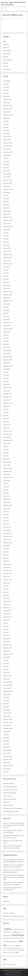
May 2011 (5, 629)
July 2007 (5, 772)
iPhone (20, 935)
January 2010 (6, 679)
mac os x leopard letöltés (10, 786)
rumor (19, 948)
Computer (8, 932)
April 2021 (6, 279)
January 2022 (7, 251)
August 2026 (6, 81)
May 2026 (5, 90)
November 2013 (7, 536)
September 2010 (7, 654)
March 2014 (6, 524)
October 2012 (6, 576)
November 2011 (7, 610)
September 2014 (7, 505)
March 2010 (6, 672)
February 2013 (7, 564)
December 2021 (7, 254)
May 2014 (5, 518)
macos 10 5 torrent (8, 805)
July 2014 (5, 511)
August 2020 (6, 304)
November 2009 (7, 685)
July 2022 (5, 232)
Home (10, 935)
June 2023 (6, 198)
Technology (12, 950)
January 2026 (7, 102)
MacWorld (6, 66)
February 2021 (7, 285)
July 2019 (5, 335)
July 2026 (5, 84)
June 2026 (6, 87)
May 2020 (5, 313)
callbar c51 (6, 802)
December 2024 (7, 143)
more (20, 945)
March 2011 (6, 635)
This (16, 950)
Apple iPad (6, 47)
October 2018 (6, 363)
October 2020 (7, 298)
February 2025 (7, 136)
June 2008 (6, 738)
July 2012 (5, 586)
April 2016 (6, 456)
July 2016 (5, 446)
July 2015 (5, 483)
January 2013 (6, 567)
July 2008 (5, 734)
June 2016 (6, 449)
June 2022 (6, 236)
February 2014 (7, 527)
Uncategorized (7, 69)
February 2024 (7, 174)
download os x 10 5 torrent (10, 790)
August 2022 (6, 229)
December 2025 (7, 105)
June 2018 (6, 375)
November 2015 (7, 471)
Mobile (17, 945)
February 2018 (7, 387)
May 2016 (5, 452)
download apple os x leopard (11, 811)
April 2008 (6, 744)
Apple (4, 41)
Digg (15, 932)
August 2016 (6, 443)
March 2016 (6, 459)
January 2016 (6, 465)
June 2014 (6, 514)
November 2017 (7, 397)
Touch (19, 950)
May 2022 (5, 239)
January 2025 (7, 139)
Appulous (5, 57)
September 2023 (7, 189)
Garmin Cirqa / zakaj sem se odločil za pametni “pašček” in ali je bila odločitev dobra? (13, 877)
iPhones (10, 938)
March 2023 (6, 208)
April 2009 (6, 707)
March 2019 (6, 347)
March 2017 (6, 422)
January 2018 (6, 390)
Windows (8, 952)
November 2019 (7, 322)
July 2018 (5, 372)
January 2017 (6, 428)
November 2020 (7, 294)
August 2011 (6, 620)
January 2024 (7, 177)
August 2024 (6, 155)
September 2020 (7, 301)
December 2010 (7, 645)
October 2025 (7, 112)
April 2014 (6, 521)
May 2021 (5, 276)
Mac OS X (9, 945)
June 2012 (6, 589)
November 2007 (7, 759)
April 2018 (6, 381)
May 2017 (5, 415)
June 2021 (6, 273)
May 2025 (5, 127)
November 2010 (7, 648)
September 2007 (7, 765)
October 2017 (6, 400)
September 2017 (7, 403)
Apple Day (6, 44)
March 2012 (6, 598)
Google (5, 935)
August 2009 (6, 694)
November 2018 (7, 360)
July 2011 (5, 623)
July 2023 (6, 195)
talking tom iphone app (9, 799)
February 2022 (7, 248)
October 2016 (6, 437)
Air (3, 929)
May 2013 (5, 555)
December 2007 (7, 756)
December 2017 (7, 394)
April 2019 (6, 344)
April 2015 (6, 493)
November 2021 (7, 257)
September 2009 (7, 691)
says (22, 948)
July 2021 (5, 270)
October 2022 (7, 223)
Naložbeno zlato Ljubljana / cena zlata (13, 916)
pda (7, 948)
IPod (13, 938)
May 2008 (5, 741)
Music (4, 948)
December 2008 (7, 719)
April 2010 (6, 669)
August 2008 (6, 731)
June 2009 (6, 700)
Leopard (4, 941)
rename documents (13, 948)
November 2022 (7, 220)
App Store (17, 929)
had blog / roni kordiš (9, 913)
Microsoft (13, 945)
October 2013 (7, 539)
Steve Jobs (5, 950)
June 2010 (6, 663)
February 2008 (7, 750)
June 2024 (6, 161)
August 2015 (6, 480)
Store (9, 950)
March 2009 (6, 710)
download (19, 932)
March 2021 (6, 282)
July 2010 (5, 660)
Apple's (13, 929)
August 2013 (6, 545)
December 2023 (7, 180)
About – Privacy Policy (9, 964)
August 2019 (6, 332)
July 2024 (6, 158)
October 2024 (7, 149)
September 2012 (7, 580)
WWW (16, 952)
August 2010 (6, 657)
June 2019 (6, 338)
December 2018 (7, 356)
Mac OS (16, 941)
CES (4, 932)
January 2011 (6, 642)
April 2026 (6, 93)
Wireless (12, 952)
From (23, 932)
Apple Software (7, 50)
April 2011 (5, 632)
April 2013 (6, 558)
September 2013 (7, 542)
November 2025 (7, 109)
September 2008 (7, 728)
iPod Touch (17, 938)
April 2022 (6, 242)
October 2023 (7, 186)
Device (12, 932)
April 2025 (6, 130)
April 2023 (6, 205)
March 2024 (6, 171)
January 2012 (6, 604)
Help (8, 935)
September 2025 (7, 115)
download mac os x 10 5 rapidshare (12, 808)
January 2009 (7, 716)
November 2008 (7, 722)
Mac (8, 941)
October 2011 (6, 614)
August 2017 (6, 406)
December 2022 (7, 217)
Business (22, 929)
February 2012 (7, 601)
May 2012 (5, 592)
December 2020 (7, 291)
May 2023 (6, 201)
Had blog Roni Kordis (10, 855)
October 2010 (6, 651)
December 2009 (7, 682)
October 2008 (7, 725)
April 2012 (6, 595)
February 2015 (7, 499)
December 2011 (7, 607)
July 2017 (5, 409)
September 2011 (7, 617)
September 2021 (7, 263)
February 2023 (7, 211)
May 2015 (5, 490)
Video (22, 950)
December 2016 (7, 431)
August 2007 (6, 769)
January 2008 (7, 753)
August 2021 (6, 267)
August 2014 (6, 508)
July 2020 (5, 307)
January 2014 (6, 530)
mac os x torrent (7, 796)
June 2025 (6, 124)
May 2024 (6, 164)
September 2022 (7, 226)
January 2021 (6, 288)
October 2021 (6, 260)
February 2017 (7, 425)
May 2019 (5, 341)
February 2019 (7, 350)
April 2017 (6, 418)
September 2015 (7, 477)
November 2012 (7, 573)
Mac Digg (5, 63)
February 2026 (7, 99)
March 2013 (6, 561)
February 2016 (7, 462)
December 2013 (7, 533)
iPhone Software (7, 60)
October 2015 (6, 474)
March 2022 (6, 245)
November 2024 (7, 146)
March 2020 (6, 319)
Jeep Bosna (6, 901)
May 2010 (5, 666)
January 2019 (6, 353)
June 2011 (6, 626)
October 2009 (7, 688)
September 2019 (7, 329)
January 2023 (7, 214)
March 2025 (6, 133)
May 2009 (5, 703)
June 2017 (6, 412)
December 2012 (7, 570)
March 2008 (6, 747)
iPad (14, 935)
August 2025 (6, 118)
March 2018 (6, 384)
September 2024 (7, 152)
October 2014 (7, 502)
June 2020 (6, 310)
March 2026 (6, 96)
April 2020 (6, 316)
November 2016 (7, 434)
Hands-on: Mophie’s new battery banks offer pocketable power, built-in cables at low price (13, 825)
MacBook (12, 941)
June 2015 (6, 487)
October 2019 (6, 325)
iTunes (22, 938)
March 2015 (6, 496)
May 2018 (5, 378)
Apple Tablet (6, 53)
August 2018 (6, 369)
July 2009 (5, 697)
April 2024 (6, 167)
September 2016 (7, 440)
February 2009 (7, 713)
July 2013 (5, 549)
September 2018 (7, 366)
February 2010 (7, 676)
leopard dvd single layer (9, 793)
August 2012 (6, 583)
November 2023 (7, 183)
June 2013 (6, 552)
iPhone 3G (5, 938)
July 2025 (5, 121)
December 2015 (7, 468)
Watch (4, 952)
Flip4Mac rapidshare (8, 783)
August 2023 (6, 192)
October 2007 (7, 762)
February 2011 (7, 638)
